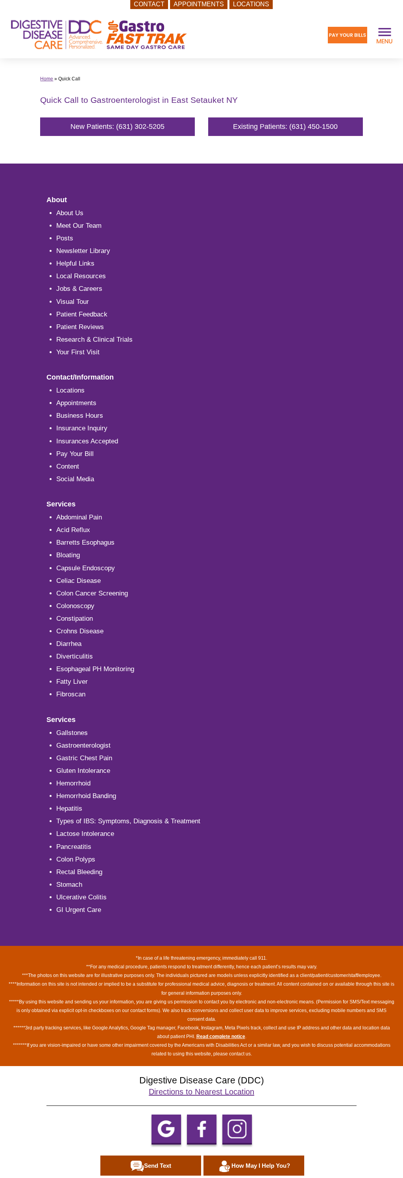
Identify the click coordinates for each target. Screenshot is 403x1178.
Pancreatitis (73, 846)
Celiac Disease (78, 580)
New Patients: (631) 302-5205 (117, 126)
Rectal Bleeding (79, 872)
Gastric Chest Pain (84, 758)
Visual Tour (72, 301)
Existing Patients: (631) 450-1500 (285, 126)
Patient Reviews (80, 327)
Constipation (74, 618)
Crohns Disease (80, 631)
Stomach (69, 884)
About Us (69, 213)
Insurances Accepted (87, 441)
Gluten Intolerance (83, 770)
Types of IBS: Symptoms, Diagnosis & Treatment (128, 821)
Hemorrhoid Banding (86, 796)
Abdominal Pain (79, 517)
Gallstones (72, 733)
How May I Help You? (260, 1165)
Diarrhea (68, 644)
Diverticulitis (74, 656)
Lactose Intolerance (85, 833)
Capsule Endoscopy (85, 568)
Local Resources (81, 276)
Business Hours (79, 415)
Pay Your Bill (75, 454)
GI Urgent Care (78, 910)
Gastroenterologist (83, 745)
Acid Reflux (73, 530)
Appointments (76, 403)
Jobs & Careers (79, 288)
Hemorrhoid (73, 783)
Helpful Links (75, 263)
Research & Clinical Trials (94, 339)
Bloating (68, 555)
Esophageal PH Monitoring (95, 669)
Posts (64, 238)
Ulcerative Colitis (81, 897)
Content (67, 466)
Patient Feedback (81, 314)
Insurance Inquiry (81, 428)
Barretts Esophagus (85, 542)
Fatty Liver (72, 681)
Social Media (75, 479)
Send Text (157, 1165)
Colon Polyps (75, 859)
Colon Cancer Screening (92, 593)
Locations (70, 390)
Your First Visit (78, 352)
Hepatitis (69, 808)
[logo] (98, 35)
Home (46, 79)
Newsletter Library (83, 251)
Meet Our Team (79, 225)
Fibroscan (70, 694)
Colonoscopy (75, 606)
